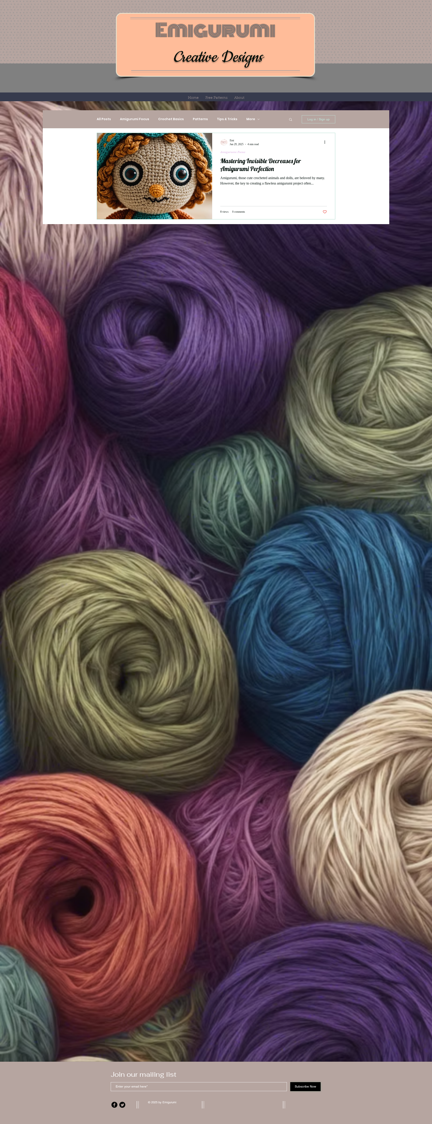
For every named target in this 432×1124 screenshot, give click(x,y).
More (250, 119)
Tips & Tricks (227, 119)
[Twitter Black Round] (122, 1105)
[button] (290, 119)
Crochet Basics (171, 119)
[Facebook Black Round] (114, 1105)
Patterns (200, 119)
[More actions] (326, 142)
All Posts (104, 119)
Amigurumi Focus (134, 119)
